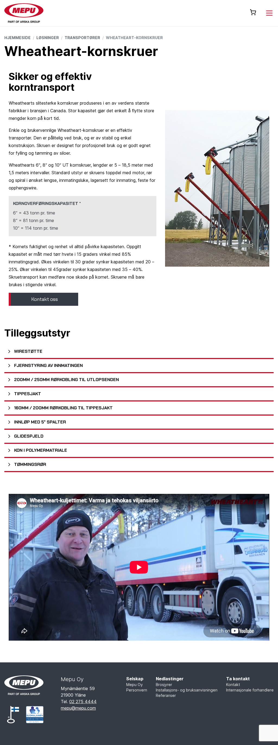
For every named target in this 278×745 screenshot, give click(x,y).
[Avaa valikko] (269, 13)
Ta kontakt (238, 678)
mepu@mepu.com (78, 708)
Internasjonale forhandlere (250, 690)
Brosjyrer (164, 684)
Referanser (166, 695)
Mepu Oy (134, 684)
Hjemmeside (17, 37)
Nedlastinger (170, 678)
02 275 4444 (83, 701)
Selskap (134, 678)
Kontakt (233, 684)
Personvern (136, 690)
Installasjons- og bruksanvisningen (186, 690)
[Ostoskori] (253, 12)
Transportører (82, 37)
